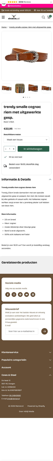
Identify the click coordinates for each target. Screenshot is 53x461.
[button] (43, 17)
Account (6, 367)
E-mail (7, 325)
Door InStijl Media (26, 411)
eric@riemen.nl (13, 399)
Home (4, 27)
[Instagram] (14, 294)
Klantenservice (10, 352)
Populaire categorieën (14, 359)
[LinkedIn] (32, 294)
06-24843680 (15, 395)
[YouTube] (26, 294)
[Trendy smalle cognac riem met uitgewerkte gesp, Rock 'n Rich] (26, 56)
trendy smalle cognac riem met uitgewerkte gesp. (30, 27)
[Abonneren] (44, 331)
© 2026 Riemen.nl (15, 406)
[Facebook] (7, 294)
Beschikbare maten (12, 134)
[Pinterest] (20, 294)
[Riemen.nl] (13, 17)
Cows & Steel (9, 375)
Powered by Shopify (36, 406)
